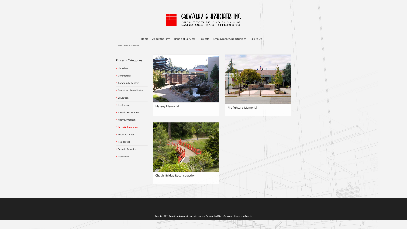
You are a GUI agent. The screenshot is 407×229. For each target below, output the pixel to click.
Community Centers (128, 82)
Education (123, 97)
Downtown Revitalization (131, 90)
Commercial (124, 75)
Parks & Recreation (128, 126)
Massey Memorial (167, 106)
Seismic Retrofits (127, 149)
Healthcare (124, 105)
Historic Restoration (128, 112)
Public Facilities (126, 134)
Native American (127, 119)
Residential (124, 141)
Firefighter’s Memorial (242, 107)
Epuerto (248, 216)
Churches (123, 68)
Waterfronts (124, 156)
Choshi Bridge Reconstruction (175, 175)
